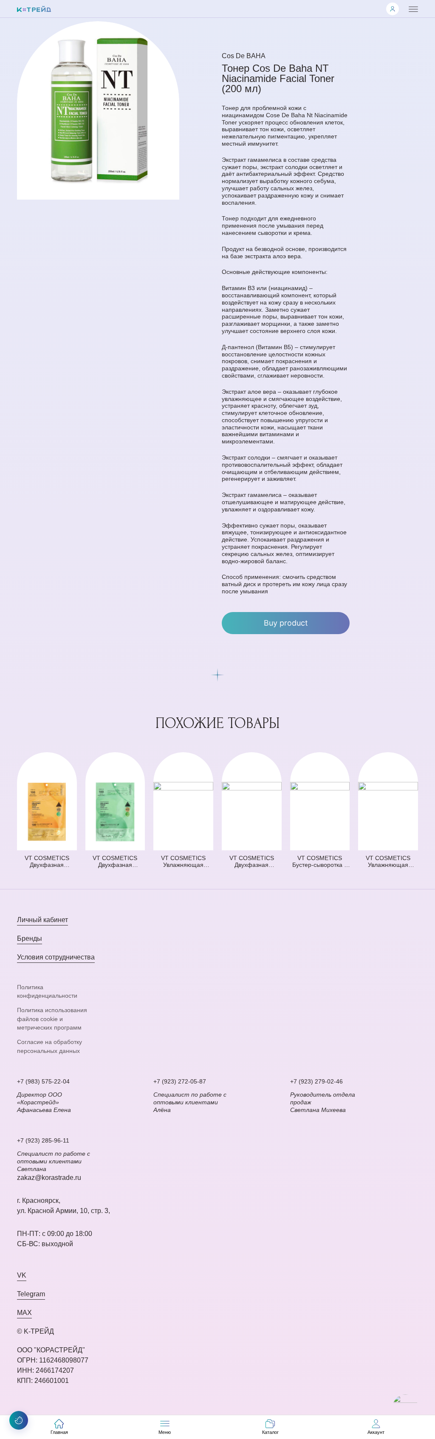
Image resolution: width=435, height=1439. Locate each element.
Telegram (31, 1294)
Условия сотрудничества (56, 957)
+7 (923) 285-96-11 (43, 1140)
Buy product (286, 622)
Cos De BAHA (244, 55)
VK (21, 1275)
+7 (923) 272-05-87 (179, 1081)
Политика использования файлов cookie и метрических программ (52, 1019)
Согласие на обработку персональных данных (49, 1046)
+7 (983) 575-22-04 (43, 1081)
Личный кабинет (42, 919)
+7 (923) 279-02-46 (316, 1081)
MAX (24, 1312)
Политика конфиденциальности (47, 991)
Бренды (29, 938)
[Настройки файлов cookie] (18, 1420)
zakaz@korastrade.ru (49, 1177)
